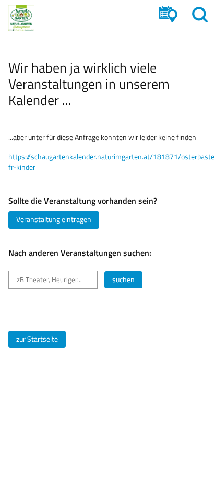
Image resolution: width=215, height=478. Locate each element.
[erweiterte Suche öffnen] (168, 14)
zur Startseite (37, 339)
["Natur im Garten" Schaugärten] (21, 18)
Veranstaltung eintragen (53, 219)
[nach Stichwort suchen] (200, 14)
